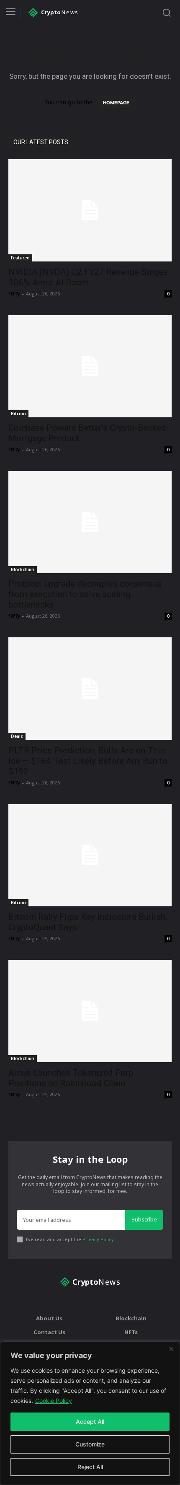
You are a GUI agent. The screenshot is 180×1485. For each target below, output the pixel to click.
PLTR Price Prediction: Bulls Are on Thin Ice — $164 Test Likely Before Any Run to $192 (87, 760)
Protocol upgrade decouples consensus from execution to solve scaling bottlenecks (85, 594)
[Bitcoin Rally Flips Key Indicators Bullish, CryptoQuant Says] (90, 855)
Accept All (90, 1421)
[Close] (171, 1349)
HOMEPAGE (116, 103)
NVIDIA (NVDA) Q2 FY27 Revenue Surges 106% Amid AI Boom (88, 277)
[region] (90, 1413)
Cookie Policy (53, 1400)
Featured (20, 258)
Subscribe (144, 1219)
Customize (90, 1444)
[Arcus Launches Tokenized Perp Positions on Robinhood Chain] (90, 1011)
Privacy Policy (98, 1239)
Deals (17, 736)
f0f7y (14, 293)
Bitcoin (18, 414)
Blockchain (22, 569)
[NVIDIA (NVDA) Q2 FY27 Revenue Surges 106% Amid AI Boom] (90, 210)
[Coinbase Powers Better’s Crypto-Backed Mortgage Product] (90, 366)
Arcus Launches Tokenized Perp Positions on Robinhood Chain (70, 1078)
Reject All (90, 1466)
